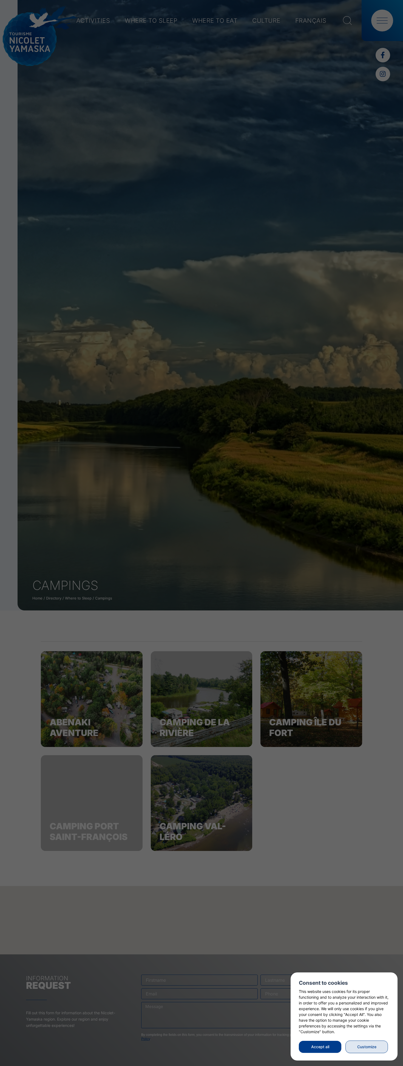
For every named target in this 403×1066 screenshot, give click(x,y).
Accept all (320, 1046)
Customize (366, 1046)
